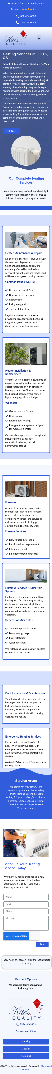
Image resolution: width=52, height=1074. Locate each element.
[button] (39, 37)
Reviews (15, 9)
